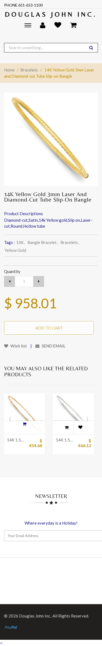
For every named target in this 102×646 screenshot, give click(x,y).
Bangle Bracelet (42, 242)
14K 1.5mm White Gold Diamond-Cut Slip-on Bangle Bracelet (65, 439)
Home (9, 69)
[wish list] (80, 427)
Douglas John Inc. (51, 14)
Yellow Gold (15, 250)
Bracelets (29, 69)
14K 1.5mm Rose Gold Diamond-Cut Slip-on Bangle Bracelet (16, 439)
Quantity (12, 271)
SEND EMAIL (53, 345)
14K (20, 242)
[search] (91, 47)
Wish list (18, 345)
